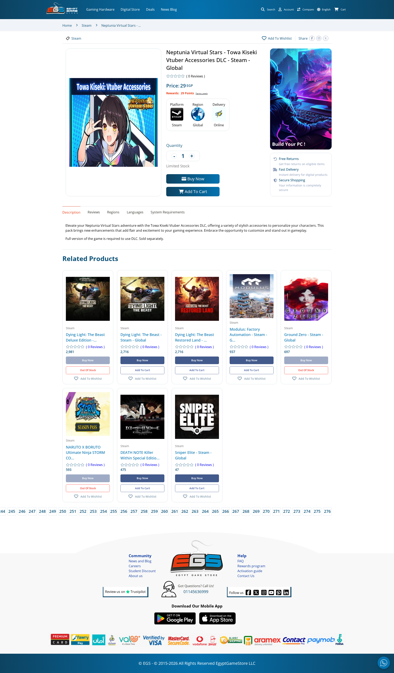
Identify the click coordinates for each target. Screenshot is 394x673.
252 (83, 511)
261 (174, 511)
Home (67, 25)
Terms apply (202, 93)
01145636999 (195, 591)
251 (73, 511)
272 (286, 511)
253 (93, 511)
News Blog (169, 9)
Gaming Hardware (100, 9)
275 (317, 511)
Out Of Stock (88, 370)
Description (71, 212)
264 (205, 511)
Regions (113, 212)
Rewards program (251, 566)
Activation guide (249, 571)
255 (113, 511)
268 (246, 511)
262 (184, 511)
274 (307, 511)
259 (154, 511)
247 (32, 511)
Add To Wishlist (91, 379)
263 (195, 511)
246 (22, 511)
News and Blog (140, 561)
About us (136, 576)
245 (11, 511)
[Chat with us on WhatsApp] (384, 663)
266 (225, 511)
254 (103, 511)
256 (123, 511)
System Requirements (168, 212)
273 (296, 511)
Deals (150, 9)
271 (276, 511)
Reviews (94, 212)
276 (327, 511)
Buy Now (195, 179)
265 (215, 511)
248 (42, 511)
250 (62, 511)
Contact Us (245, 576)
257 (134, 511)
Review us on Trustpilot (125, 591)
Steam (87, 25)
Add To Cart (195, 191)
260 (164, 511)
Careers (135, 566)
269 (256, 511)
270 (266, 511)
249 (52, 511)
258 (144, 511)
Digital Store (130, 9)
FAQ (240, 561)
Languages (135, 212)
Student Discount (142, 571)
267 (235, 511)
